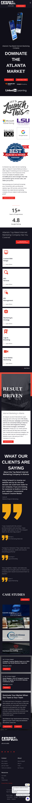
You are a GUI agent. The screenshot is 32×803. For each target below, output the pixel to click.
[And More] (26, 368)
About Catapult (21, 761)
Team (19, 765)
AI (3, 676)
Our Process (21, 768)
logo (8, 188)
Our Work (3, 775)
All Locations (4, 763)
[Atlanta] (8, 799)
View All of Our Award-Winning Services (22, 242)
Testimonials (4, 780)
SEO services (13, 188)
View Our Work (9, 79)
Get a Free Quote (8, 441)
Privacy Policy (4, 783)
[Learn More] (7, 264)
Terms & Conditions (6, 768)
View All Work (25, 599)
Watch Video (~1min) (21, 79)
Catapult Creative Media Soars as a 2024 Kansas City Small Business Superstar (16, 662)
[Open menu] (30, 3)
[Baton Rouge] (9, 795)
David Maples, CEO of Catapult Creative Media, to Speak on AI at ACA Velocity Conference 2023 (16, 679)
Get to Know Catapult (8, 659)
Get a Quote (4, 761)
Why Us (19, 763)
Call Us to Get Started (9, 198)
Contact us (18, 726)
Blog (2, 778)
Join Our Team (4, 765)
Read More (6, 669)
